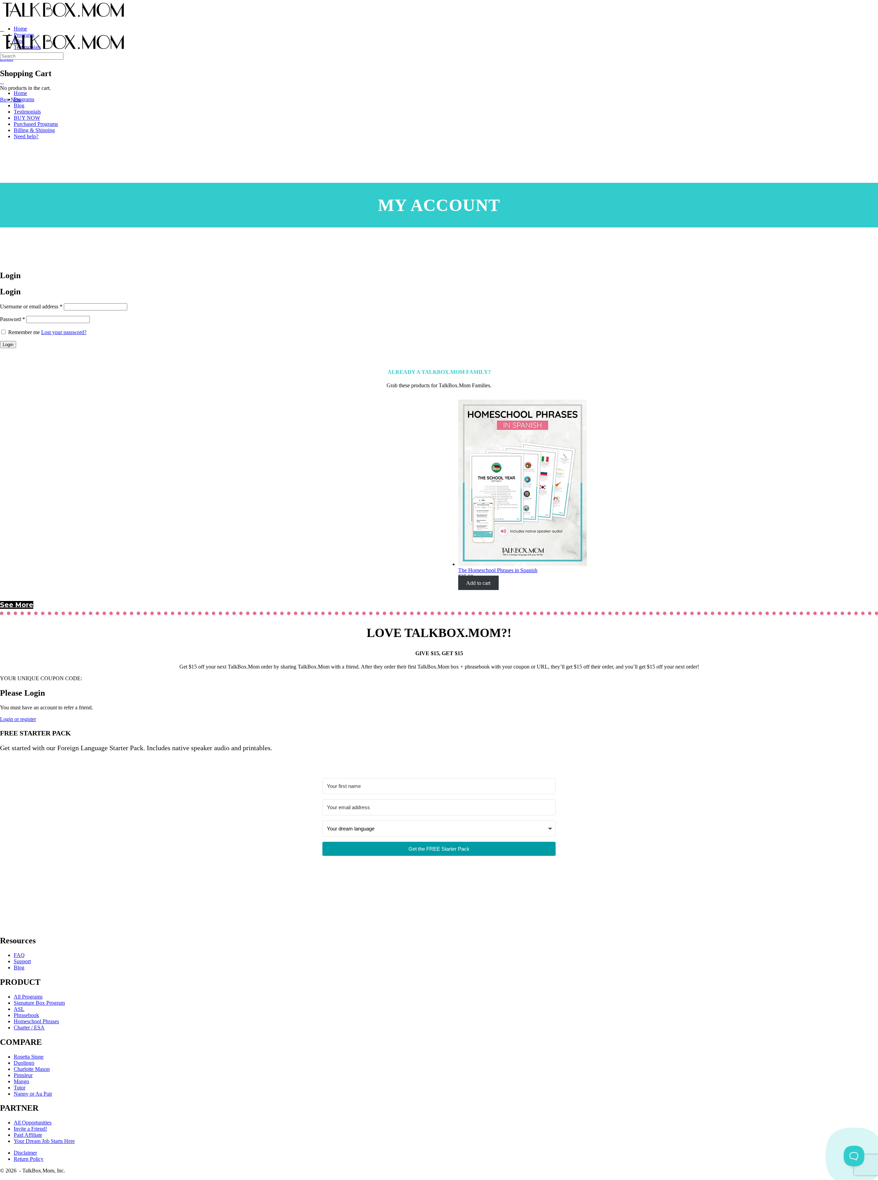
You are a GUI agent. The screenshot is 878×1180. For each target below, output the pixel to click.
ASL (19, 1009)
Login (8, 344)
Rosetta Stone (29, 1057)
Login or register (18, 719)
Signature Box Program (39, 1003)
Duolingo (24, 1063)
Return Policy (29, 1159)
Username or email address (31, 306)
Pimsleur (23, 1075)
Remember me (24, 332)
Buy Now (11, 100)
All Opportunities (32, 1122)
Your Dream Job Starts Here (44, 1141)
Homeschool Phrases (36, 1021)
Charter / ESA (29, 1027)
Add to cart (478, 583)
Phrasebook (26, 1015)
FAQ (19, 955)
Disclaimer (25, 1153)
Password (12, 319)
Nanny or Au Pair (33, 1094)
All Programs (28, 997)
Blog (19, 967)
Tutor (19, 1087)
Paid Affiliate (28, 1135)
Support (22, 961)
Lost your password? (63, 332)
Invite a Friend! (30, 1129)
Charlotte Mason (32, 1069)
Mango (21, 1081)
